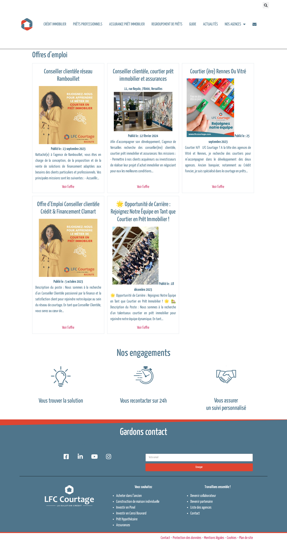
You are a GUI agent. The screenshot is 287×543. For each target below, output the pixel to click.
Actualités (210, 24)
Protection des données (187, 538)
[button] (266, 5)
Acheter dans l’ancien (129, 496)
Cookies (231, 538)
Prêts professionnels (87, 24)
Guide (192, 24)
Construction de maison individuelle (137, 502)
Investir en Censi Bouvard (131, 513)
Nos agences (233, 24)
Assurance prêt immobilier (127, 24)
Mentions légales (214, 538)
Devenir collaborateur (203, 496)
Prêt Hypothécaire (126, 519)
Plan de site (246, 538)
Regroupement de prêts (167, 24)
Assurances (123, 525)
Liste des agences (200, 507)
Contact (195, 513)
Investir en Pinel (125, 507)
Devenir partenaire (201, 502)
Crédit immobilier (55, 24)
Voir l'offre (68, 187)
